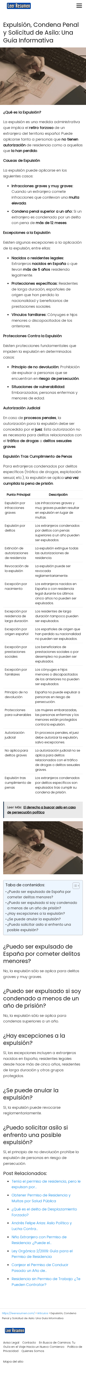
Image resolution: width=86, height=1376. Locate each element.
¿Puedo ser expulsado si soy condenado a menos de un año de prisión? (42, 905)
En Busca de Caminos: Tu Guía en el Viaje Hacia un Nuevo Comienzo (39, 1345)
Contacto (29, 1343)
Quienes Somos (32, 1351)
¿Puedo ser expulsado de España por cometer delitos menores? (39, 894)
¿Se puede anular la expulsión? (34, 919)
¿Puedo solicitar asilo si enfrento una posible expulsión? (39, 927)
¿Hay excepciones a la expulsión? (36, 913)
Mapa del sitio (13, 1362)
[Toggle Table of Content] (74, 885)
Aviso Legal (11, 1343)
